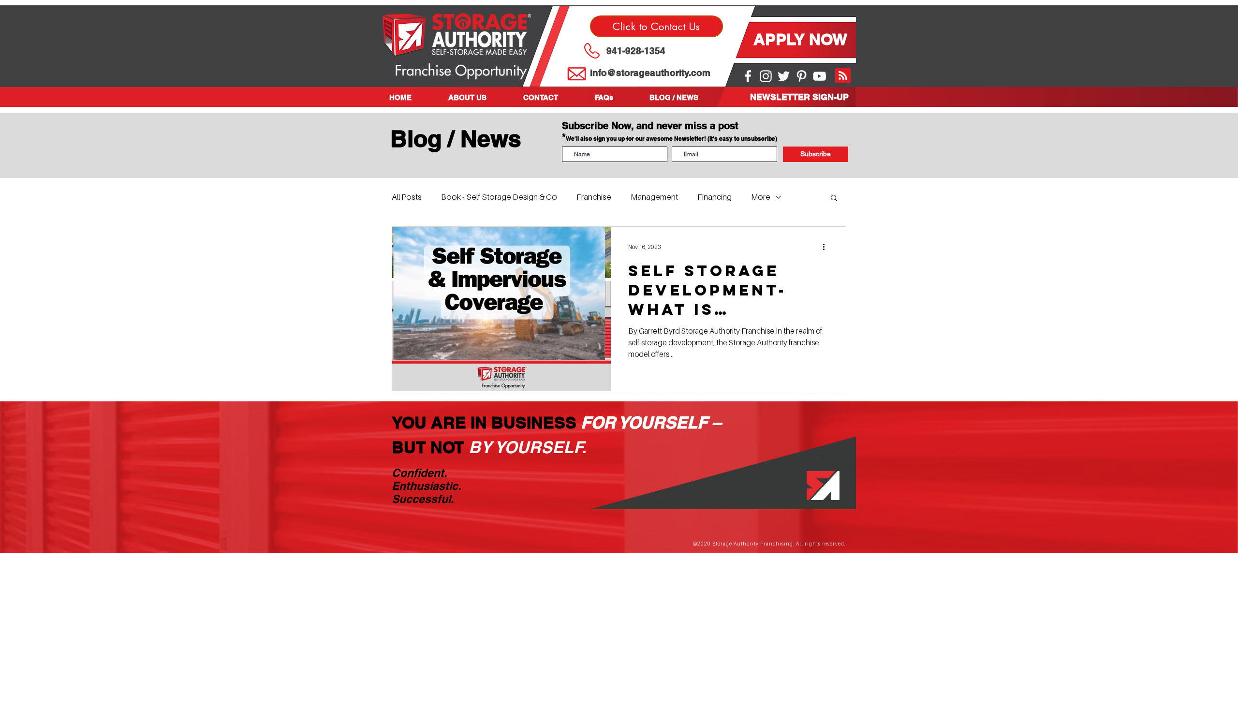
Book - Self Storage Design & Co (499, 197)
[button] (478, 97)
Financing (714, 197)
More (760, 197)
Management (654, 197)
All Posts (407, 197)
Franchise (593, 197)
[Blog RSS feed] (843, 76)
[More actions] (827, 246)
